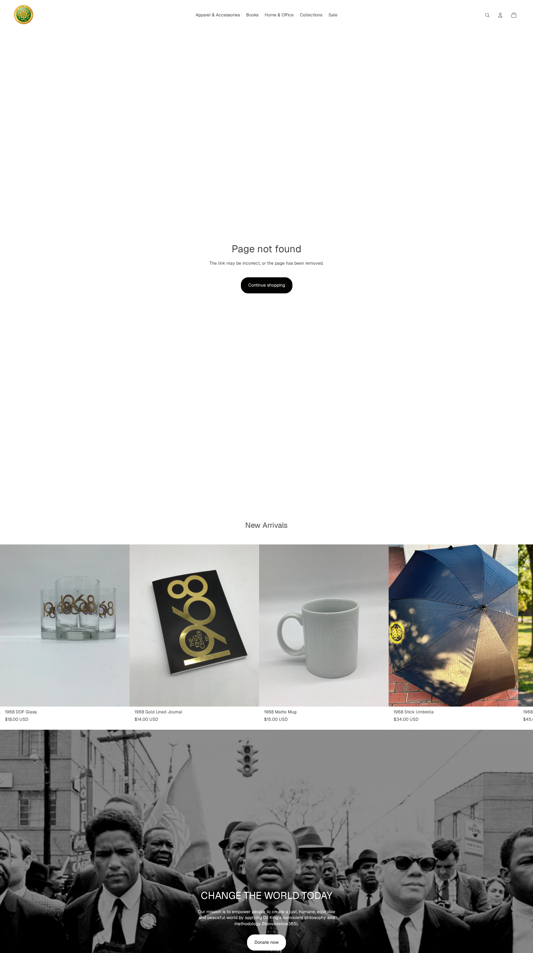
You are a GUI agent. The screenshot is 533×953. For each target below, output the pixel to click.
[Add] (120, 697)
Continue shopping (266, 285)
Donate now (266, 942)
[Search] (487, 15)
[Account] (500, 15)
